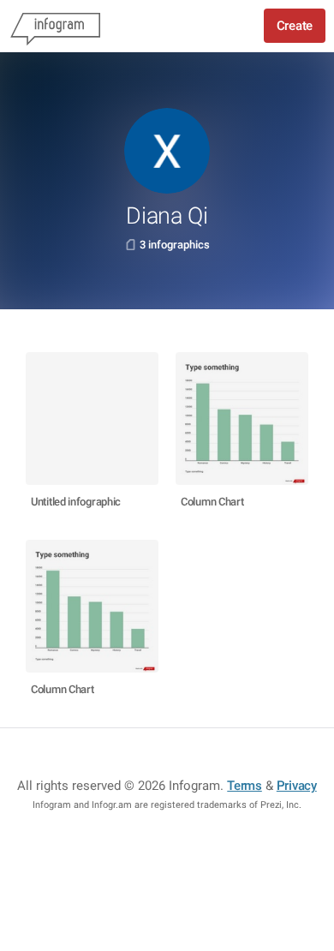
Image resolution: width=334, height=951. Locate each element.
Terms (244, 785)
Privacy (297, 785)
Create (295, 25)
